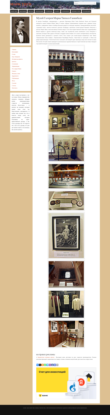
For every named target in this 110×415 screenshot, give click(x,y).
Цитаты (14, 61)
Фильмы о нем (16, 73)
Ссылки (14, 83)
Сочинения (15, 64)
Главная (14, 49)
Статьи (14, 85)
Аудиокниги (15, 76)
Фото (13, 80)
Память (14, 71)
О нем (13, 54)
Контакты (14, 88)
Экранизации (15, 66)
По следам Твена (16, 68)
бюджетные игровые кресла (46, 357)
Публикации (15, 78)
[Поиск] (94, 3)
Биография (15, 52)
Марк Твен (20, 4)
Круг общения (16, 56)
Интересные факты (17, 59)
